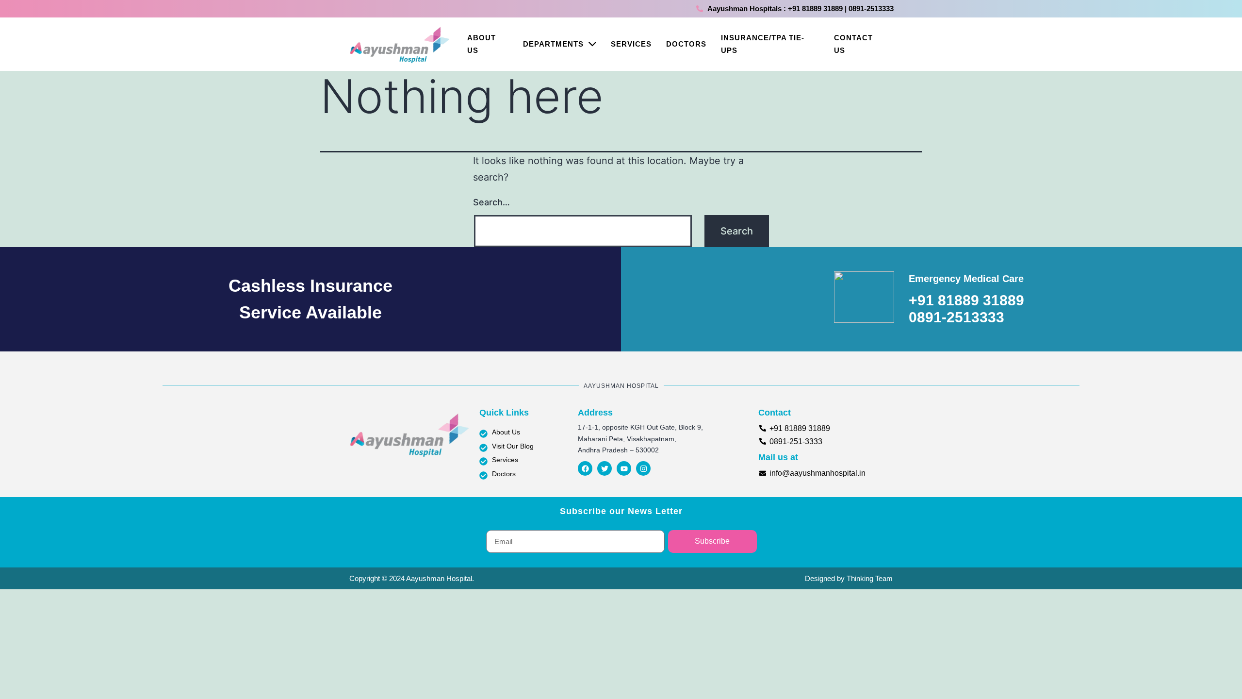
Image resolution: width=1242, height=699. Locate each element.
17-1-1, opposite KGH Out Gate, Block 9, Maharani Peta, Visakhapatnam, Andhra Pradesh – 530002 (640, 438)
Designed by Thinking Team (849, 578)
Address (595, 412)
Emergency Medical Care (966, 278)
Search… (491, 202)
